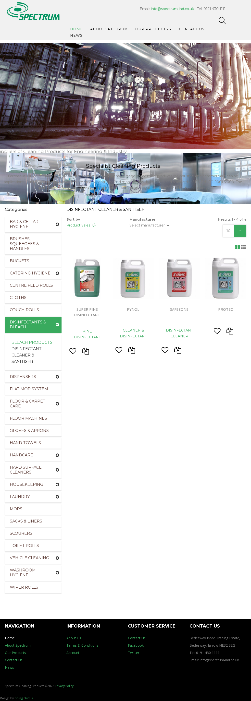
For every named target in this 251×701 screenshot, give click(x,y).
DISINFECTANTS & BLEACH (28, 324)
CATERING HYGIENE (30, 273)
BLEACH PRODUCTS (32, 342)
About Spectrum (18, 645)
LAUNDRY (20, 496)
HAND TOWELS (25, 442)
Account (72, 652)
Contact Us (14, 660)
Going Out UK (23, 698)
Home (10, 638)
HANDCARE (21, 455)
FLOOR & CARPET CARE (28, 403)
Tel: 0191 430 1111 (204, 652)
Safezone (179, 309)
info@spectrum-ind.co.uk (172, 9)
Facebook (136, 645)
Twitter (133, 652)
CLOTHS (18, 297)
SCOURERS (21, 533)
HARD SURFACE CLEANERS (26, 470)
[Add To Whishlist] (72, 352)
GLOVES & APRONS (29, 430)
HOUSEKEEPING (26, 484)
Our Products (15, 652)
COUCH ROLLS (24, 310)
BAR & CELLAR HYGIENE (24, 224)
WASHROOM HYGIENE (23, 572)
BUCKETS (19, 261)
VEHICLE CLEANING (29, 558)
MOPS (16, 509)
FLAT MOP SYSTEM (29, 389)
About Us (73, 638)
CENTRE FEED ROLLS (31, 285)
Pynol (133, 309)
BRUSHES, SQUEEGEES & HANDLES (24, 244)
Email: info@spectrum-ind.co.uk (214, 660)
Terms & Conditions (82, 645)
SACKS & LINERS (26, 521)
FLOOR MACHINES (28, 418)
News (9, 667)
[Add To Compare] (85, 352)
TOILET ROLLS (24, 545)
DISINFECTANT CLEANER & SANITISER (27, 355)
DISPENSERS (23, 376)
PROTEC (225, 309)
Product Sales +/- (81, 225)
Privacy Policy (64, 686)
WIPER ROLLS (24, 587)
